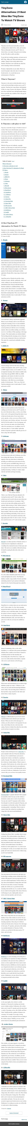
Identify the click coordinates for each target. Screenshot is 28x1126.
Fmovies (5, 697)
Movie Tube (6, 815)
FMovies (3, 716)
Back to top (24, 1119)
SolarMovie (6, 625)
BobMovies (6, 936)
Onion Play (6, 732)
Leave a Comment (14, 1113)
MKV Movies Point (9, 898)
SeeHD (5, 981)
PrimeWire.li (6, 586)
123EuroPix (6, 1067)
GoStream (6, 436)
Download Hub (7, 776)
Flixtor (5, 390)
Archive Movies (8, 1024)
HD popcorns (7, 856)
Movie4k (5, 523)
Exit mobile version (14, 1124)
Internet (9, 1108)
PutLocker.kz (6, 556)
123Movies (6, 664)
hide (13, 161)
